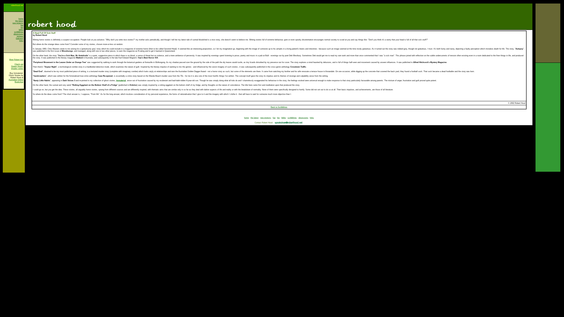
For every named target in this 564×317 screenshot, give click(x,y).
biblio (21, 30)
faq (22, 25)
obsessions (18, 34)
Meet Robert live (16, 60)
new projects (17, 23)
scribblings (18, 32)
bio (22, 27)
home (246, 118)
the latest (19, 21)
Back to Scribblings (279, 107)
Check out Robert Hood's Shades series (17, 66)
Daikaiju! (19, 38)
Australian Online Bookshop (16, 81)
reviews (20, 36)
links (21, 41)
